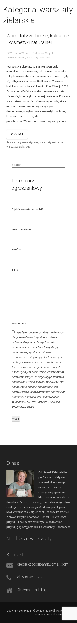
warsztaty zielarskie (38, 57)
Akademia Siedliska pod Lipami (30, 5)
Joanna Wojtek (44, 53)
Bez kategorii (17, 57)
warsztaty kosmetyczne (23, 142)
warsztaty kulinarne (51, 142)
